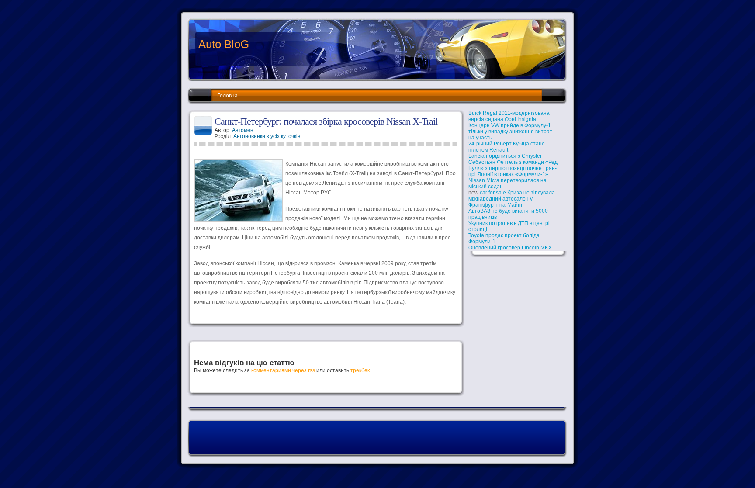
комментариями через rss (283, 370)
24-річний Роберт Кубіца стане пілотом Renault (506, 147)
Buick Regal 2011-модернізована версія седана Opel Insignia (509, 116)
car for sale (493, 193)
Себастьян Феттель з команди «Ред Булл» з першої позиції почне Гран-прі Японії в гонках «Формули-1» (513, 168)
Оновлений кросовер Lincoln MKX (510, 248)
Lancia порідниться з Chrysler (505, 156)
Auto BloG (223, 44)
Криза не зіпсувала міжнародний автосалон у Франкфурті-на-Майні (511, 199)
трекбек (360, 370)
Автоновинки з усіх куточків (266, 136)
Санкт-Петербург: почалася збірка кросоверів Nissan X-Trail (326, 121)
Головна (227, 96)
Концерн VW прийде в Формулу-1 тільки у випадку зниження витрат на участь (510, 131)
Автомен (242, 130)
